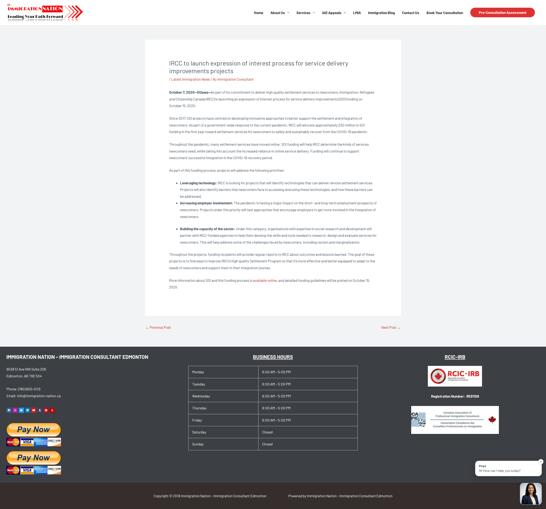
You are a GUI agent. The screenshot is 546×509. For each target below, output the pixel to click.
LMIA (357, 12)
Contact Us (410, 12)
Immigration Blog (381, 12)
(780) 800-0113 (29, 389)
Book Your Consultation (445, 12)
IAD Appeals (331, 12)
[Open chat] (531, 494)
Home (258, 12)
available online (265, 280)
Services (303, 12)
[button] (502, 12)
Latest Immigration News (190, 79)
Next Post (391, 327)
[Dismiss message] (540, 461)
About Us (277, 12)
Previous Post (158, 327)
